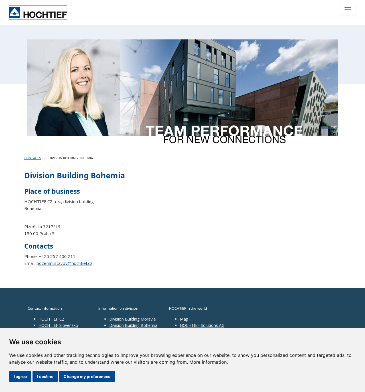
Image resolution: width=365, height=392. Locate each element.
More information (208, 362)
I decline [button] (45, 376)
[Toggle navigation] (348, 9)
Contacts (32, 158)
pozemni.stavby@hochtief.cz (64, 263)
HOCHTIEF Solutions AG (202, 325)
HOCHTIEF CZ (51, 319)
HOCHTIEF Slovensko (58, 325)
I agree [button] (20, 376)
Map (184, 319)
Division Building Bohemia (133, 325)
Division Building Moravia (132, 319)
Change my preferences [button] (87, 376)
